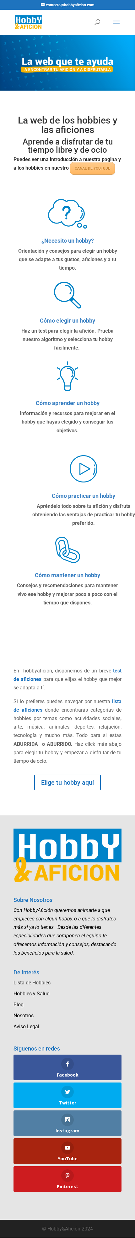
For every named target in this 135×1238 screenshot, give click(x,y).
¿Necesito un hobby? (67, 240)
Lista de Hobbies (32, 983)
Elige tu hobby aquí (67, 782)
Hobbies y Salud (32, 994)
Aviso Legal (26, 1027)
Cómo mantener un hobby (67, 575)
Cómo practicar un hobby (83, 496)
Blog (19, 1005)
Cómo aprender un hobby (68, 403)
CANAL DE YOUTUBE (92, 168)
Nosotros (24, 1016)
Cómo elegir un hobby (67, 320)
